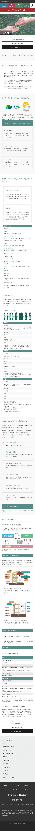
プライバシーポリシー (8, 767)
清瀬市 (26, 789)
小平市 (4, 789)
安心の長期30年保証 (8, 753)
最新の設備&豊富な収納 (17, 39)
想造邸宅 (5, 757)
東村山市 (5, 786)
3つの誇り (5, 764)
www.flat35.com (12, 88)
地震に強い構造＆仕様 (17, 43)
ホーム (4, 743)
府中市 (15, 789)
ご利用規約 (5, 774)
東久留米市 (16, 786)
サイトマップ (6, 770)
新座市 (26, 786)
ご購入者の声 (6, 760)
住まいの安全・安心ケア (17, 47)
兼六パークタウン (7, 1)
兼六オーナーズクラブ (8, 777)
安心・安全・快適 (7, 750)
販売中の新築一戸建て (8, 746)
